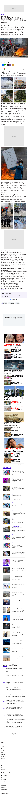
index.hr (3, 289)
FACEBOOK (5, 303)
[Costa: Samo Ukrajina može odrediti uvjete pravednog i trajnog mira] (6, 634)
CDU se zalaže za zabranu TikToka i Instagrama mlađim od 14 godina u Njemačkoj (18, 521)
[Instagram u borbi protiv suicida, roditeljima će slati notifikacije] (6, 553)
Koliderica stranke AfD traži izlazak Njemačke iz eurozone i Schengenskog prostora (18, 642)
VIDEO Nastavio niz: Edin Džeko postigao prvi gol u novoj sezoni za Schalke (14, 682)
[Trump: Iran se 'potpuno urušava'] (6, 602)
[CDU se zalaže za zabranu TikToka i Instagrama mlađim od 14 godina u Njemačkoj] (6, 521)
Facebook (4, 775)
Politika (2, 746)
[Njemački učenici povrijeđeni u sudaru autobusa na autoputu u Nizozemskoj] (6, 650)
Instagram (4, 779)
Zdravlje (3, 754)
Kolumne (3, 769)
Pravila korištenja (5, 789)
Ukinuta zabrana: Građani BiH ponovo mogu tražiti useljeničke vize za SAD (18, 586)
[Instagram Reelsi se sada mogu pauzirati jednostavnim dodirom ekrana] (6, 537)
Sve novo (21, 732)
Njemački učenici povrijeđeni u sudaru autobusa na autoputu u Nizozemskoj (18, 650)
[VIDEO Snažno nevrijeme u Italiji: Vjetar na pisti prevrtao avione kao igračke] (6, 578)
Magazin (3, 760)
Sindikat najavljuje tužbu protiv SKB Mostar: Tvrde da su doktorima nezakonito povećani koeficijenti (14, 708)
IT (12, 470)
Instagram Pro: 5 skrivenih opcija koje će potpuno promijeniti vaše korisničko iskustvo (17, 545)
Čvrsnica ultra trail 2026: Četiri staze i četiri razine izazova (15, 676)
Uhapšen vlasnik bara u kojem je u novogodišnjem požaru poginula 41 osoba (18, 626)
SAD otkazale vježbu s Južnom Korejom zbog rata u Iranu (18, 657)
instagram (12, 303)
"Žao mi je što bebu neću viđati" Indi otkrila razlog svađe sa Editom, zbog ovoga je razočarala (15, 702)
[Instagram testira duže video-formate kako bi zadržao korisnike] (6, 480)
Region (2, 748)
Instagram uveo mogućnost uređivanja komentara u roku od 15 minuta (18, 513)
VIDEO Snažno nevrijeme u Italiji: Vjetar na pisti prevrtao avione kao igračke (18, 578)
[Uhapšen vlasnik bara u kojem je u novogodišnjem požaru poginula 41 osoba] (6, 626)
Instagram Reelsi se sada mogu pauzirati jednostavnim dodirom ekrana (18, 537)
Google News (15, 299)
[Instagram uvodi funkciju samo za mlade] (6, 505)
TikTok (18, 303)
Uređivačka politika (5, 791)
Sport (2, 752)
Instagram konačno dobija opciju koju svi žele (17, 561)
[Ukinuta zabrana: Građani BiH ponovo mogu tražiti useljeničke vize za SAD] (6, 586)
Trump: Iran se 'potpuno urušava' (17, 601)
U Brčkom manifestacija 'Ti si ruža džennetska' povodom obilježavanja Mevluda (14, 670)
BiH (13, 486)
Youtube (4, 781)
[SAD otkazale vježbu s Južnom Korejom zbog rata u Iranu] (6, 658)
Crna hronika (16, 526)
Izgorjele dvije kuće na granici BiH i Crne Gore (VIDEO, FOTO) (14, 727)
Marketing (3, 787)
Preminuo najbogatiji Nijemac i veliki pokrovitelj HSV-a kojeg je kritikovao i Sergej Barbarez (18, 610)
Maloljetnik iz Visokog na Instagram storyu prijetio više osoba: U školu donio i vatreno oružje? (18, 529)
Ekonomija (3, 756)
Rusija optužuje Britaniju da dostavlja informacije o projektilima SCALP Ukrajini (17, 618)
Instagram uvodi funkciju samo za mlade (18, 504)
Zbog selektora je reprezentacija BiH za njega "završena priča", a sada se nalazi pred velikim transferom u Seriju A (15, 721)
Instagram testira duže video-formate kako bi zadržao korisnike (18, 480)
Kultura (2, 762)
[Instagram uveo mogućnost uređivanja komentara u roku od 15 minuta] (6, 513)
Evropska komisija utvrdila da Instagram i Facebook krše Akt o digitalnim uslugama (18, 473)
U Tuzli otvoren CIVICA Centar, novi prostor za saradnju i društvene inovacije (14, 689)
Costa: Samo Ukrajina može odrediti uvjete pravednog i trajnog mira (18, 634)
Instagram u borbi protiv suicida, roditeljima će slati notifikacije (18, 553)
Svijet (3, 14)
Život (2, 765)
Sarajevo (3, 758)
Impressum (3, 785)
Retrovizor (3, 763)
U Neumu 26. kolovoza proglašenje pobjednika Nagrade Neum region (14, 714)
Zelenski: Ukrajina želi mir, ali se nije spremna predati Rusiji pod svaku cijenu (18, 570)
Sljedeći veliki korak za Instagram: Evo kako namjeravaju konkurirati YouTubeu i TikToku (17, 497)
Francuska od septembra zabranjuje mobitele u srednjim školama (18, 594)
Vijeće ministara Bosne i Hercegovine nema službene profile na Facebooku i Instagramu (18, 489)
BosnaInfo (6, 61)
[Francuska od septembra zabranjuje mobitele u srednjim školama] (6, 594)
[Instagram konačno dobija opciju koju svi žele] (6, 561)
